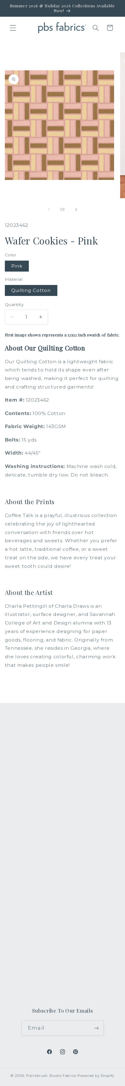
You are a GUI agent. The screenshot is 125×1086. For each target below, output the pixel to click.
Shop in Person (31, 803)
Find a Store (27, 900)
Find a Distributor (33, 914)
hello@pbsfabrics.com (41, 985)
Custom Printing (32, 788)
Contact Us (25, 857)
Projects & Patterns (35, 928)
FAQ (17, 842)
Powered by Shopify (95, 1076)
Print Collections (32, 745)
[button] (13, 28)
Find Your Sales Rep (36, 885)
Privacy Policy (28, 943)
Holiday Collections (35, 760)
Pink (16, 266)
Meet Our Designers (37, 871)
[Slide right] (76, 209)
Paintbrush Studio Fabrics (51, 1076)
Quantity (14, 304)
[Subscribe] (96, 1028)
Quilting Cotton (31, 290)
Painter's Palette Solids (40, 774)
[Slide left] (49, 209)
